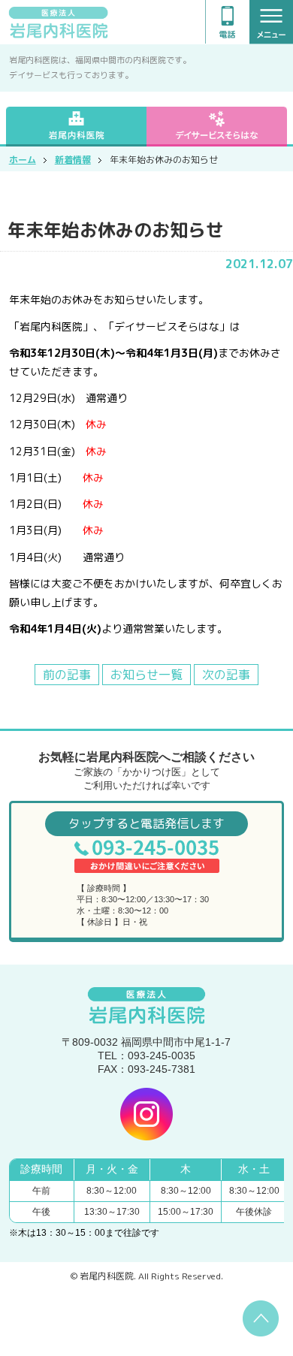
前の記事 (67, 674)
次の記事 (226, 674)
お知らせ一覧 (146, 674)
